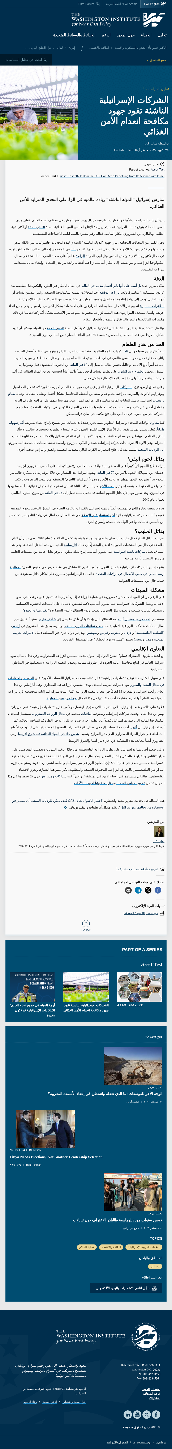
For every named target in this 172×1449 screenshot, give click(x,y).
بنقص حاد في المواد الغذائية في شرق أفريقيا (48, 734)
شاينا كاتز (150, 143)
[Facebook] (158, 890)
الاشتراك (154, 1398)
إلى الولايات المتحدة (150, 449)
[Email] (128, 890)
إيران (71, 47)
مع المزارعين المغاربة (62, 698)
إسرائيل (155, 1266)
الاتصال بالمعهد (151, 1389)
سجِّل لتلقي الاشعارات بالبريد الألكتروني (123, 1288)
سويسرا (91, 632)
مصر (148, 639)
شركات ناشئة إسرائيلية (129, 551)
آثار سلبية (70, 545)
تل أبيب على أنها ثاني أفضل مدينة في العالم (111, 285)
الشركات (126, 387)
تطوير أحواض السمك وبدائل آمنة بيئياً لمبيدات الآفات (109, 783)
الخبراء (146, 35)
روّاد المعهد (30, 1401)
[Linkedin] (138, 890)
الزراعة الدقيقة (109, 292)
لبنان (59, 47)
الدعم (106, 35)
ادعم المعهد (49, 1401)
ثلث (125, 351)
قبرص (104, 632)
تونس (138, 639)
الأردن (128, 632)
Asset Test (157, 169)
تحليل (162, 35)
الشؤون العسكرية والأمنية (130, 47)
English (119, 150)
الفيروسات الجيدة (36, 610)
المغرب (116, 632)
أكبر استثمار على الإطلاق (98, 515)
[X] (148, 890)
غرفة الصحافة (151, 1393)
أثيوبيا (133, 727)
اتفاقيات (86, 713)
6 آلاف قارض (47, 619)
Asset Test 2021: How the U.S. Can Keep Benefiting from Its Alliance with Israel (112, 176)
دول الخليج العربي (40, 47)
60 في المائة (78, 364)
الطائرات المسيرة (152, 306)
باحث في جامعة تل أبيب (134, 619)
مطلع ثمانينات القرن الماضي (83, 626)
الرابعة (80, 256)
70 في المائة (36, 227)
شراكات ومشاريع (54, 776)
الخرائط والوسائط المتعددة (74, 35)
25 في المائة (53, 493)
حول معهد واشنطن (74, 1401)
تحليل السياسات (157, 89)
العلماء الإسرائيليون (131, 371)
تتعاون (154, 422)
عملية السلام (87, 1247)
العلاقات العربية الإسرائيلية (144, 1247)
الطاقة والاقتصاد (99, 47)
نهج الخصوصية (142, 1442)
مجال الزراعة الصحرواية (48, 713)
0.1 (73, 249)
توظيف (161, 1442)
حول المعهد (126, 35)
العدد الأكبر (106, 486)
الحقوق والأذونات (117, 1442)
